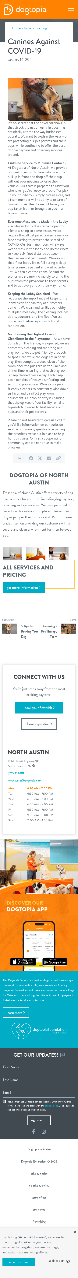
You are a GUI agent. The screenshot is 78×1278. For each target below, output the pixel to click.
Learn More (14, 1012)
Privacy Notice (39, 1173)
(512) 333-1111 (16, 773)
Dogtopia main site (39, 1149)
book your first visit (38, 707)
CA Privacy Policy (39, 1185)
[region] (39, 1253)
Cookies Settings (59, 1261)
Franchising (39, 1221)
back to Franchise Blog (31, 28)
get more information (22, 587)
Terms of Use (39, 1197)
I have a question (37, 724)
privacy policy (52, 1106)
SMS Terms (39, 1209)
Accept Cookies (19, 1262)
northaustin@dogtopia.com (24, 780)
